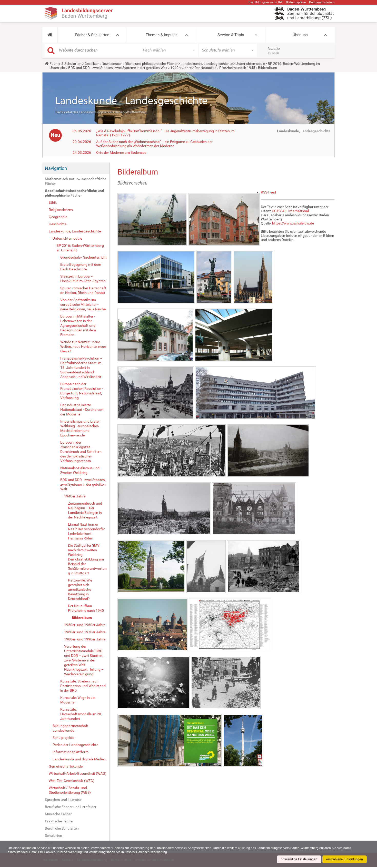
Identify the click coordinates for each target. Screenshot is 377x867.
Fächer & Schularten (92, 35)
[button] (49, 35)
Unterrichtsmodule (250, 64)
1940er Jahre (181, 68)
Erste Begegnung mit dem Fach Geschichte (80, 266)
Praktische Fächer (59, 821)
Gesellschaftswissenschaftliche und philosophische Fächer (131, 64)
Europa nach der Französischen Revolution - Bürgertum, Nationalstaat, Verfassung (81, 391)
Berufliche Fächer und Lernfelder (70, 807)
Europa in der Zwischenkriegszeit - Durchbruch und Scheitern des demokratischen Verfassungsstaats (81, 451)
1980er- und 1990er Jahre (84, 639)
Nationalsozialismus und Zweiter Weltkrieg (80, 470)
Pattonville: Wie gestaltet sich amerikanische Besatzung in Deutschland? (80, 589)
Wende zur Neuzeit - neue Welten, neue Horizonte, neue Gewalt (83, 346)
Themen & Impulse (161, 35)
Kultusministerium (322, 2)
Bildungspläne (296, 2)
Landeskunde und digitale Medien (79, 759)
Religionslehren (61, 210)
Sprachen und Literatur (63, 800)
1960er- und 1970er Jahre (84, 632)
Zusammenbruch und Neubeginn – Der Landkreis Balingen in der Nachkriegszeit (85, 510)
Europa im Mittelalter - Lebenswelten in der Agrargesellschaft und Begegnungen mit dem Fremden (78, 325)
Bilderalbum (82, 618)
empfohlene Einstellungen (344, 859)
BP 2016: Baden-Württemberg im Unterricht (80, 247)
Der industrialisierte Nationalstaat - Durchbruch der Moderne (82, 409)
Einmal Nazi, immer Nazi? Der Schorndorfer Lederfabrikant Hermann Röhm (86, 531)
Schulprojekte (63, 738)
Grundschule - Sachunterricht (83, 257)
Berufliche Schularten (62, 828)
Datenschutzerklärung (151, 852)
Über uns (300, 35)
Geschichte (57, 224)
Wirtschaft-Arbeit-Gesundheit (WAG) (77, 773)
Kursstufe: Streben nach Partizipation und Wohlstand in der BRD (83, 685)
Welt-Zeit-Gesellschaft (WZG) (71, 781)
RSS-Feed (268, 192)
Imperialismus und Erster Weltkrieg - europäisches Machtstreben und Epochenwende (80, 428)
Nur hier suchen (274, 50)
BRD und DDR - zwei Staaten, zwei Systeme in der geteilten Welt (117, 68)
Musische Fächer (58, 814)
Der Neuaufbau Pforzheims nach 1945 (224, 68)
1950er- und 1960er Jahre (84, 625)
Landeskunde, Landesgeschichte (207, 64)
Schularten (53, 835)
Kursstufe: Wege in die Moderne (77, 700)
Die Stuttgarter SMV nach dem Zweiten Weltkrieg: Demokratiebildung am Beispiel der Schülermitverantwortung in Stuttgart (87, 559)
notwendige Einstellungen (299, 859)
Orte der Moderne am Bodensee (121, 152)
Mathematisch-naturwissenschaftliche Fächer (75, 181)
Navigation (56, 168)
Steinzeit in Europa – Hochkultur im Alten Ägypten (83, 278)
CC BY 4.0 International (290, 211)
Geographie (58, 217)
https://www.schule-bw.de (293, 223)
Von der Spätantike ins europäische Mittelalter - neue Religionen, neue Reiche (83, 304)
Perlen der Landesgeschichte (75, 745)
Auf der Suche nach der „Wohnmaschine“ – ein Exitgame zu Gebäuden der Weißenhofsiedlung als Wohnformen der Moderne (154, 144)
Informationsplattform (70, 752)
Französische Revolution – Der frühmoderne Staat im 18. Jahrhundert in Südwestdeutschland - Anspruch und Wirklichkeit (81, 367)
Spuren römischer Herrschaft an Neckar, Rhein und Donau (83, 290)
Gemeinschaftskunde (66, 766)
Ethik (53, 202)
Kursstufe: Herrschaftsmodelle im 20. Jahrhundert (81, 714)
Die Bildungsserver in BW (266, 2)
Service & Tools (230, 35)
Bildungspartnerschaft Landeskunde (70, 728)
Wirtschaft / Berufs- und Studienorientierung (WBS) (70, 790)
